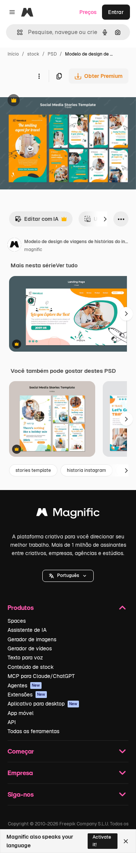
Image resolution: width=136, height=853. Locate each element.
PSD (52, 54)
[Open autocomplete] (16, 32)
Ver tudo (66, 265)
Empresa (20, 773)
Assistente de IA (27, 630)
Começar (21, 751)
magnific (33, 250)
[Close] (126, 841)
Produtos (21, 607)
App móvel (21, 713)
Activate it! (102, 840)
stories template (33, 470)
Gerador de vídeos (30, 648)
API (12, 722)
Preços (88, 12)
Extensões (26, 694)
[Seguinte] (105, 218)
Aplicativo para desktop (42, 703)
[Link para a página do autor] (14, 246)
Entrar (116, 12)
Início (13, 54)
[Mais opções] (38, 76)
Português (68, 575)
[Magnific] (68, 514)
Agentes (24, 685)
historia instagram (86, 470)
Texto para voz (25, 657)
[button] (68, 576)
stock (33, 54)
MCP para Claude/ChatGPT (41, 676)
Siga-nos (21, 794)
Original (48, 101)
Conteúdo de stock (31, 667)
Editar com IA (37, 221)
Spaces (17, 620)
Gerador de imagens (32, 639)
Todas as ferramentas (33, 731)
